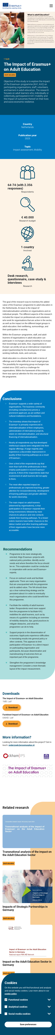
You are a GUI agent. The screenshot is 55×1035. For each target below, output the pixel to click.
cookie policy (11, 994)
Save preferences (28, 1024)
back (7, 59)
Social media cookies (19, 1013)
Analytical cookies (17, 1006)
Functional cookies (18, 999)
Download (13, 707)
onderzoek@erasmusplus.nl (21, 745)
